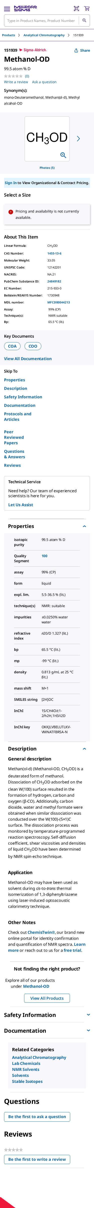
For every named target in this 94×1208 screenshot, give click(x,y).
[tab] (13, 35)
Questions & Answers (14, 454)
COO (33, 346)
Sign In (11, 182)
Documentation (19, 405)
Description (15, 388)
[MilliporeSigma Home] (25, 8)
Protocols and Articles (17, 416)
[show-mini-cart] (86, 8)
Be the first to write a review (39, 1160)
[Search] (84, 20)
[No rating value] (14, 76)
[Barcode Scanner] (76, 8)
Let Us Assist (20, 504)
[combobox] (47, 20)
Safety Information (23, 397)
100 (45, 555)
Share (85, 50)
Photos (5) (47, 168)
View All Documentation (27, 358)
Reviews (12, 465)
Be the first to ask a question (37, 1116)
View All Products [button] (47, 998)
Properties (14, 380)
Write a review (16, 81)
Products (8, 35)
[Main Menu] (7, 8)
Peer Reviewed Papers (14, 437)
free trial (72, 950)
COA (12, 346)
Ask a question (44, 81)
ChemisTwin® (41, 932)
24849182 (54, 281)
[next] (78, 138)
